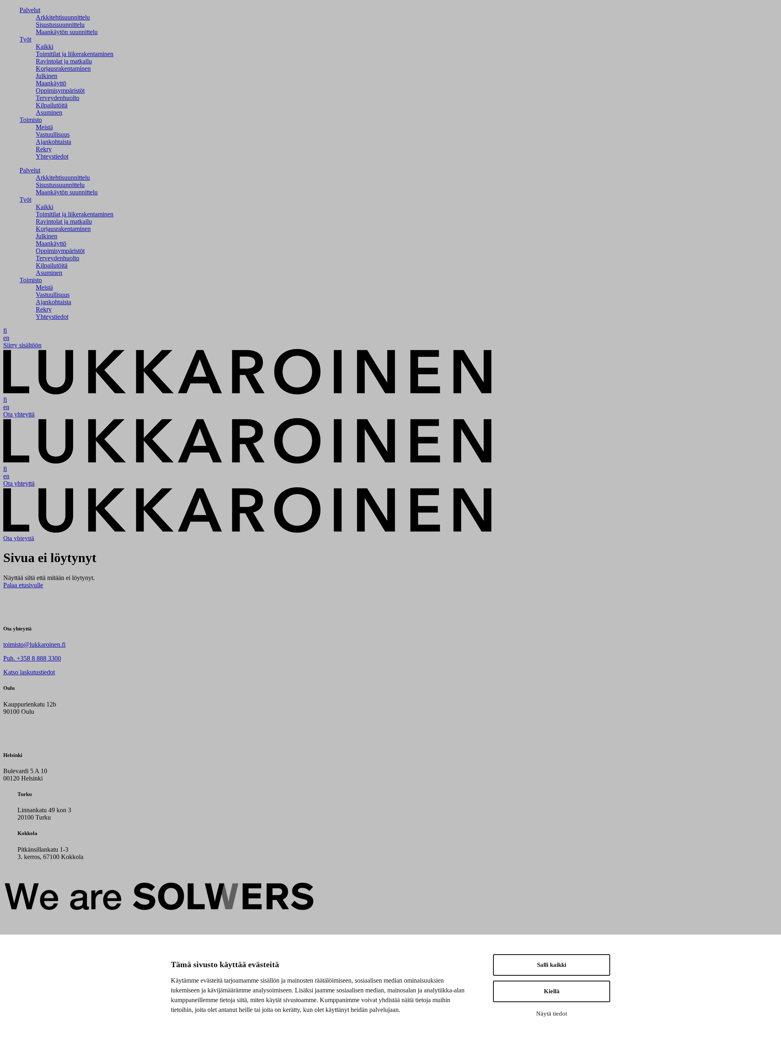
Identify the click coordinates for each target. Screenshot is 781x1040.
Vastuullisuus (53, 134)
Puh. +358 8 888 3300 (32, 658)
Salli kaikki (551, 965)
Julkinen (46, 75)
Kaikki (44, 46)
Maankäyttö (51, 83)
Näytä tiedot (551, 1013)
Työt (25, 39)
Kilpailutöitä (52, 105)
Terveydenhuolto (57, 97)
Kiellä (552, 991)
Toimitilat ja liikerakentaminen (74, 53)
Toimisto (31, 119)
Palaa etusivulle (23, 585)
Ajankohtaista (53, 141)
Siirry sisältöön (22, 345)
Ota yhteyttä (19, 414)
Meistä (44, 127)
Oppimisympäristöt (60, 90)
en (6, 337)
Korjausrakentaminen (63, 68)
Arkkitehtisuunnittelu (63, 17)
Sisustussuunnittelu (60, 24)
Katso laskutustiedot (29, 672)
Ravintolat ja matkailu (64, 61)
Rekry (44, 149)
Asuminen (49, 112)
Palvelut (30, 10)
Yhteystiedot (52, 156)
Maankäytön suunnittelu (67, 31)
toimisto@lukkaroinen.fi (34, 644)
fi (5, 330)
